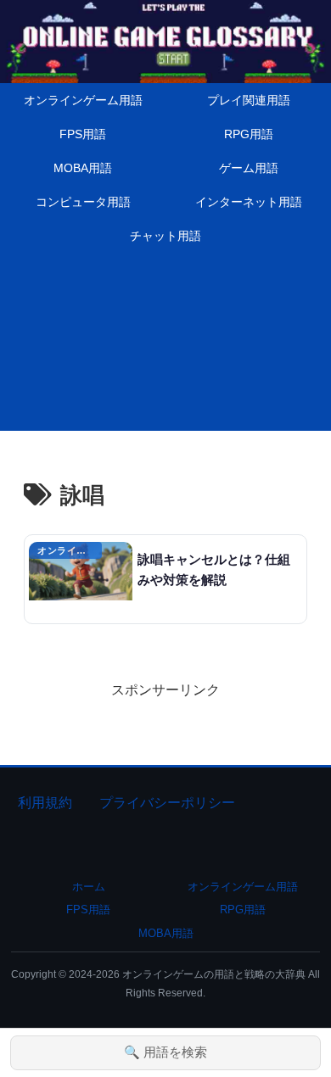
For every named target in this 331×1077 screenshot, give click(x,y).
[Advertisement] (165, 346)
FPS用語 (88, 909)
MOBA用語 (166, 933)
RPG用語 (243, 909)
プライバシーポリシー (167, 802)
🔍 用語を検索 (165, 1052)
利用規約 (45, 802)
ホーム (88, 886)
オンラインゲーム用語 (243, 886)
